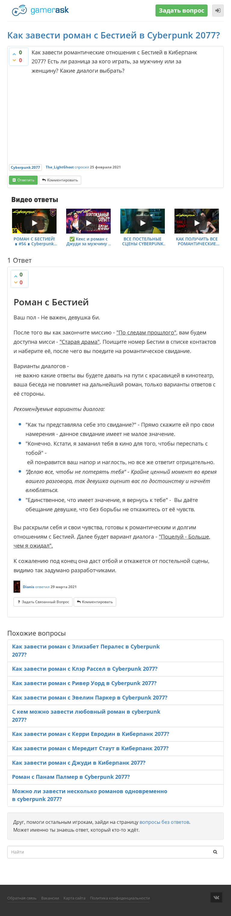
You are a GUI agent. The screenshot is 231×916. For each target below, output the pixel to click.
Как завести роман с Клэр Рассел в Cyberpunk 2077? (85, 668)
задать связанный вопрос (45, 601)
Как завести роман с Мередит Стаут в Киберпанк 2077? (90, 748)
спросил (82, 167)
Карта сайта (74, 898)
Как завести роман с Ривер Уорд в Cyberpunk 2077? (84, 683)
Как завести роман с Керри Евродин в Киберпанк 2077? (90, 733)
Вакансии (50, 898)
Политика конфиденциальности (120, 898)
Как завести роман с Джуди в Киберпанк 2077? (79, 762)
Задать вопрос (181, 10)
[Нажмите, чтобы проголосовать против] (14, 60)
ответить (25, 180)
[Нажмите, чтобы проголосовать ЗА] (14, 54)
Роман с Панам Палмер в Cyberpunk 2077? (71, 776)
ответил (42, 586)
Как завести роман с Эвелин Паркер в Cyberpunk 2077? (90, 697)
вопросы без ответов (164, 822)
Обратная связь (22, 898)
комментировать (62, 180)
